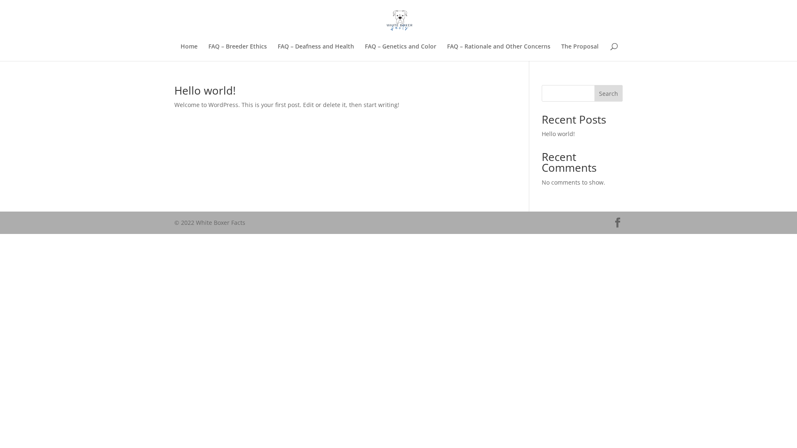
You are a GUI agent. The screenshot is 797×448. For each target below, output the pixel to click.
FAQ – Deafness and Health (316, 47)
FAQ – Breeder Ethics (237, 47)
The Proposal (580, 47)
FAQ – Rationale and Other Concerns (498, 47)
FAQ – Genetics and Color (400, 47)
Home (189, 47)
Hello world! (205, 90)
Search (608, 93)
